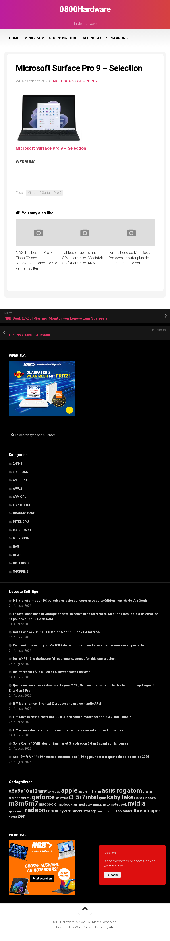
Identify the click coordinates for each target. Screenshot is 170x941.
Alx (111, 927)
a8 (17, 791)
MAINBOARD (22, 530)
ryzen (65, 810)
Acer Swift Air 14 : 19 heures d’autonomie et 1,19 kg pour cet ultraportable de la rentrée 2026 (81, 757)
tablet (127, 811)
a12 (33, 791)
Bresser (147, 791)
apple (69, 790)
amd (43, 791)
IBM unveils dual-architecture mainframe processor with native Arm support (69, 730)
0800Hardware (85, 9)
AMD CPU (20, 480)
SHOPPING (87, 81)
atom (134, 790)
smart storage (84, 811)
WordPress (83, 927)
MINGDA (105, 804)
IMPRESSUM (33, 38)
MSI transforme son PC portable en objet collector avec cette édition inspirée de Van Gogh (80, 600)
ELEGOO (13, 798)
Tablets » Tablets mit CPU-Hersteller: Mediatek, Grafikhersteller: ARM (83, 257)
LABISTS (139, 798)
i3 (71, 797)
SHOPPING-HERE (63, 38)
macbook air (67, 804)
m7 (33, 803)
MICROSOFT (22, 538)
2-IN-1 (17, 463)
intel (92, 797)
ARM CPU (20, 497)
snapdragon (106, 811)
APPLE (17, 488)
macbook (47, 804)
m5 (23, 803)
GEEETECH (25, 798)
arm (97, 791)
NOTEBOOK (63, 81)
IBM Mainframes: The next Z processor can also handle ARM (57, 703)
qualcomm (16, 811)
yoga (13, 816)
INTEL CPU (21, 522)
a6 (11, 791)
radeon (35, 810)
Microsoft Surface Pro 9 (44, 192)
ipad (102, 798)
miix (96, 804)
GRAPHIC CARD (24, 513)
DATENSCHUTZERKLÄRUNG (104, 38)
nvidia (136, 803)
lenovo (150, 798)
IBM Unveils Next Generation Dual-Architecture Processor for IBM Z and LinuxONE (73, 717)
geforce (43, 797)
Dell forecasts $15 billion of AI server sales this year (51, 672)
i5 (76, 797)
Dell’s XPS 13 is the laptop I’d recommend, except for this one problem (64, 658)
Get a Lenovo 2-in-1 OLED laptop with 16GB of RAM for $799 (56, 632)
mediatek (85, 804)
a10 (25, 791)
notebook (119, 804)
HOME (14, 38)
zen (21, 816)
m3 (13, 803)
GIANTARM (61, 798)
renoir (52, 810)
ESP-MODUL (22, 505)
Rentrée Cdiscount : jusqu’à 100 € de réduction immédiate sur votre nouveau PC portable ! (79, 645)
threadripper (146, 810)
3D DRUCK (20, 472)
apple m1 (86, 791)
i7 (82, 797)
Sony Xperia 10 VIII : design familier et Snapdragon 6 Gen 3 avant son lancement (71, 743)
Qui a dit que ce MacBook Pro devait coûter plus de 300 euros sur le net (129, 257)
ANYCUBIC (54, 791)
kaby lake (120, 797)
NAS (16, 546)
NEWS (17, 555)
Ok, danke (112, 875)
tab (119, 811)
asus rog (114, 790)
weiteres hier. (114, 866)
